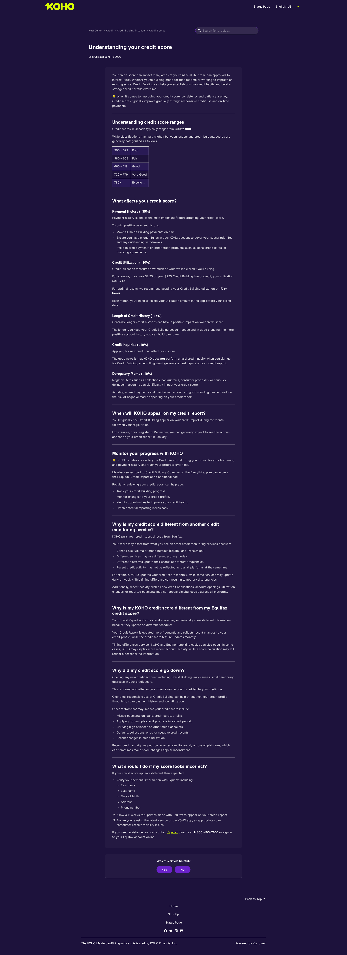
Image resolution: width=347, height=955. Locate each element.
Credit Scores (157, 30)
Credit (109, 30)
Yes (164, 869)
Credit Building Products (131, 30)
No (183, 869)
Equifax (172, 832)
